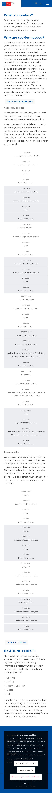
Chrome (11, 678)
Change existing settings (16, 642)
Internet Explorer (16, 686)
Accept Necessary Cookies (26, 763)
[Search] (35, 3)
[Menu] (47, 3)
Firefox (10, 682)
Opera (10, 690)
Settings (26, 784)
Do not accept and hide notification (26, 777)
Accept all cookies (26, 770)
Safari (9, 694)
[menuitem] (35, 3)
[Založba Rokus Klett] (8, 3)
